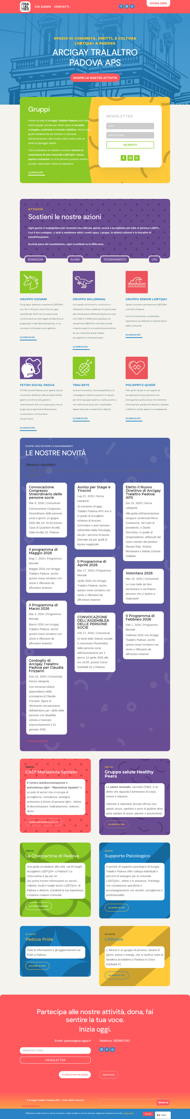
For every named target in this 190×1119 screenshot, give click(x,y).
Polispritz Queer (140, 385)
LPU (154, 259)
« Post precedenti (37, 741)
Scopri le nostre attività (95, 78)
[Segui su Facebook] (121, 6)
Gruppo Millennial (89, 299)
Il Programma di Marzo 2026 (43, 607)
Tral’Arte (81, 385)
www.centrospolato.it (43, 822)
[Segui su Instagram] (126, 6)
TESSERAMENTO (114, 259)
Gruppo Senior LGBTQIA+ (146, 299)
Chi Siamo (43, 6)
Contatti (61, 6)
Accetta (148, 1114)
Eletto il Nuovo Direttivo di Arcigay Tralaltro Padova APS (143, 492)
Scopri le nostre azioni (75, 1074)
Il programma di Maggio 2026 (43, 551)
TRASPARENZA (30, 1106)
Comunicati (53, 503)
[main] (55, 856)
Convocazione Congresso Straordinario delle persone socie (45, 492)
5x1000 (75, 259)
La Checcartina (38, 906)
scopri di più (116, 907)
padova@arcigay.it (77, 1041)
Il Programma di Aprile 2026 (91, 563)
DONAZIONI (35, 259)
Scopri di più (35, 172)
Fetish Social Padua (37, 385)
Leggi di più (128, 1113)
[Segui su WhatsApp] (132, 6)
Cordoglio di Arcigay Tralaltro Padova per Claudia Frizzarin (46, 665)
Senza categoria (39, 681)
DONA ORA (158, 3)
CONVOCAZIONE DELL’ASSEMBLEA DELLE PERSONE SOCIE (93, 622)
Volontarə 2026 (139, 573)
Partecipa (109, 1075)
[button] (134, 957)
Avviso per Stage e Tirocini (93, 489)
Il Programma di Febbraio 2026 (140, 617)
